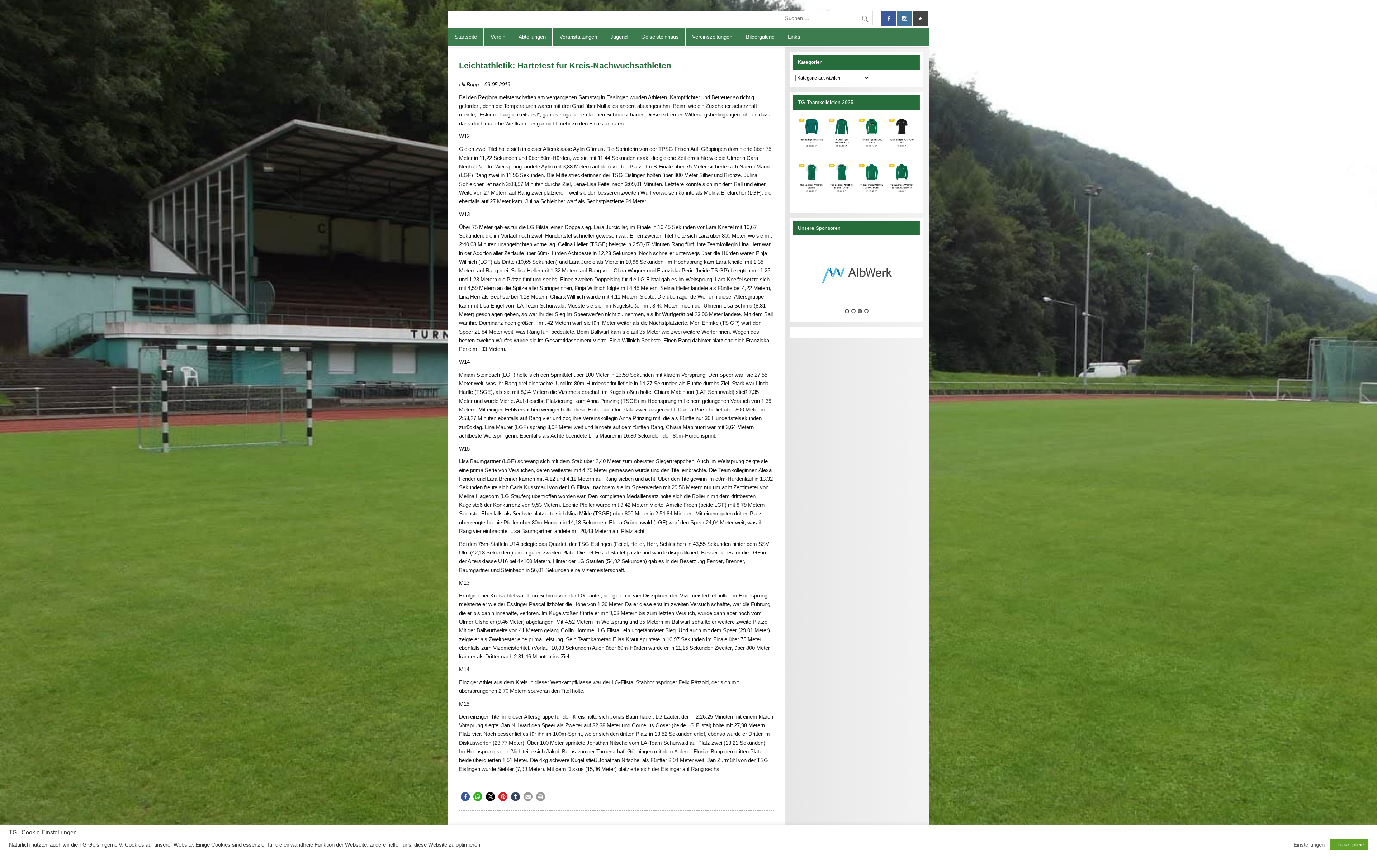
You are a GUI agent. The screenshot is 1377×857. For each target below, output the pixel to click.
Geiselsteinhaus (660, 37)
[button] (465, 796)
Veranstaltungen (578, 37)
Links (794, 37)
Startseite (466, 37)
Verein (498, 37)
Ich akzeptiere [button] (1349, 844)
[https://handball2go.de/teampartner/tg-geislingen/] (856, 158)
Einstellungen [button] (1309, 845)
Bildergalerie (760, 37)
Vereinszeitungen (712, 37)
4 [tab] (866, 311)
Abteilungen (532, 37)
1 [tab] (847, 311)
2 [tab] (853, 311)
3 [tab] (860, 311)
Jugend (619, 37)
